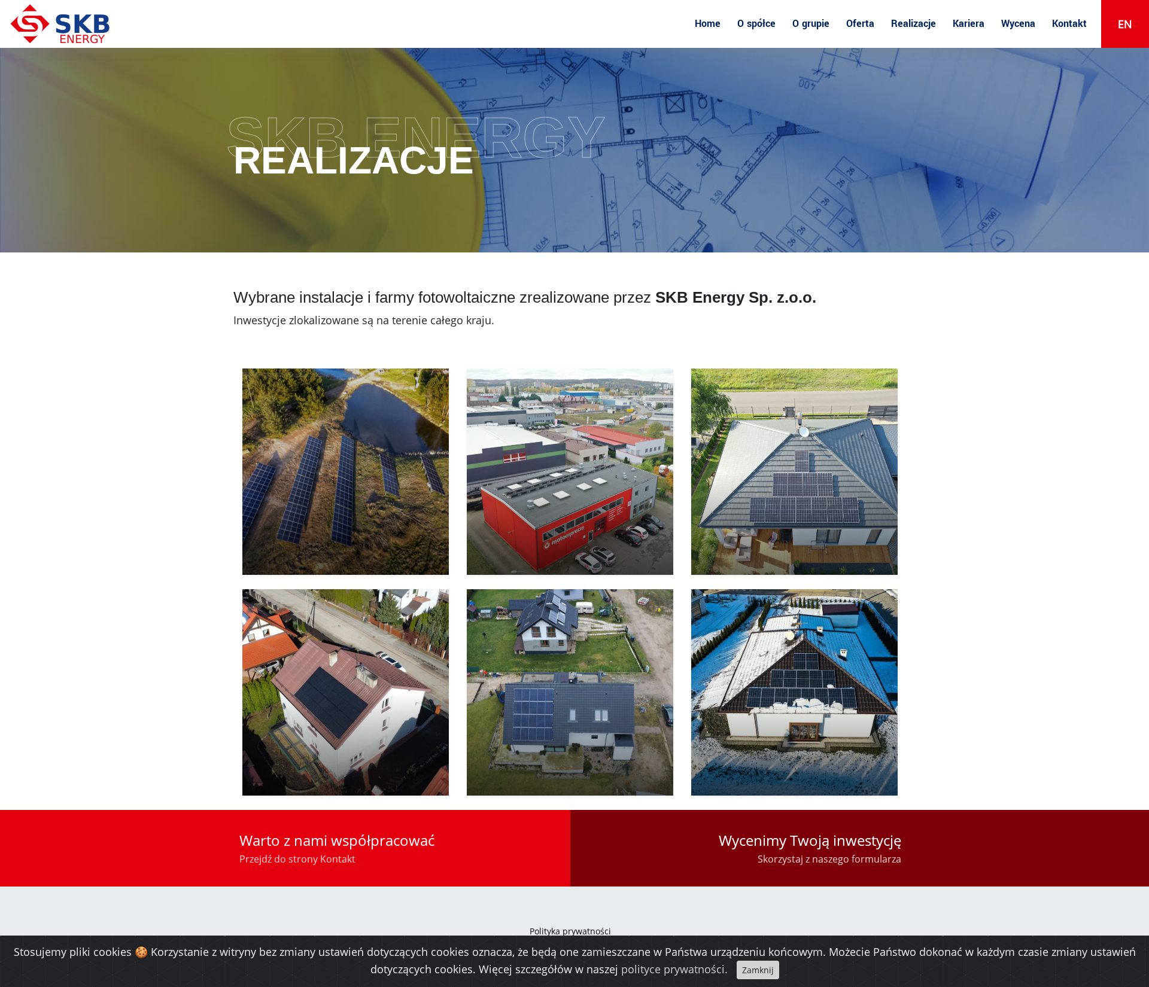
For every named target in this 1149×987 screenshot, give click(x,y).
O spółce (756, 24)
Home (708, 24)
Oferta (860, 24)
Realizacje (913, 24)
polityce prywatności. (674, 969)
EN (1125, 24)
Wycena (1018, 24)
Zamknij (758, 970)
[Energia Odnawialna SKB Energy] (61, 24)
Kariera (968, 24)
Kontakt (1069, 24)
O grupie (810, 24)
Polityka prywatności (570, 931)
